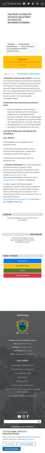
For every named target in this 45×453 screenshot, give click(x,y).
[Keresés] (37, 4)
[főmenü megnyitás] (42, 4)
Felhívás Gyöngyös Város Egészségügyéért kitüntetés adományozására (22, 240)
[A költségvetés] (33, 4)
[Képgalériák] (24, 4)
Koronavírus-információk (22, 365)
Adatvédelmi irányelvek (26, 439)
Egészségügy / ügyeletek (22, 369)
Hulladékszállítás (22, 373)
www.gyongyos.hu (9, 180)
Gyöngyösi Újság (22, 266)
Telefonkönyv (22, 381)
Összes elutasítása (26, 444)
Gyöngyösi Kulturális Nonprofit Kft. (22, 427)
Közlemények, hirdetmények (29, 74)
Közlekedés (23, 377)
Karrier (22, 271)
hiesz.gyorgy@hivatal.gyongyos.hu (15, 199)
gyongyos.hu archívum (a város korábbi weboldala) (22, 390)
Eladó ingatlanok (22, 275)
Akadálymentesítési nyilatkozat (22, 396)
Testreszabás (9, 444)
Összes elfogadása (11, 449)
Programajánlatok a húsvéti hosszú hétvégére (22, 219)
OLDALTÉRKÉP (22, 412)
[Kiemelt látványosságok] (28, 4)
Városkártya (22, 261)
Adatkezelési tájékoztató (22, 385)
